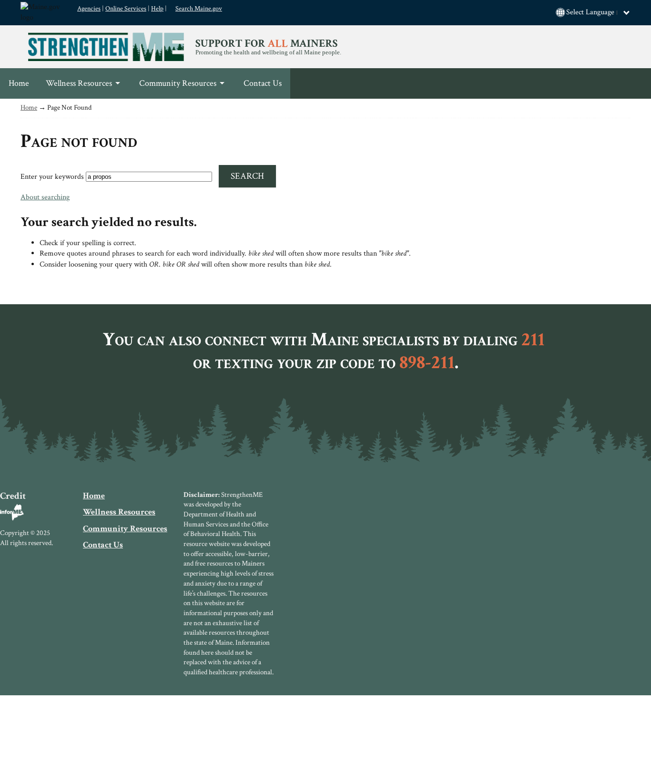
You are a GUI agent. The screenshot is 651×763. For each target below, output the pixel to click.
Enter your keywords (52, 177)
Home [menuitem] (19, 83)
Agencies (89, 8)
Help (157, 8)
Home (28, 107)
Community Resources (125, 528)
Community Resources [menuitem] (173, 88)
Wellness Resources (119, 511)
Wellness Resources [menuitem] (74, 88)
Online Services (125, 8)
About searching (45, 197)
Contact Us (103, 544)
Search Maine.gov (198, 8)
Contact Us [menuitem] (263, 83)
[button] (598, 12)
